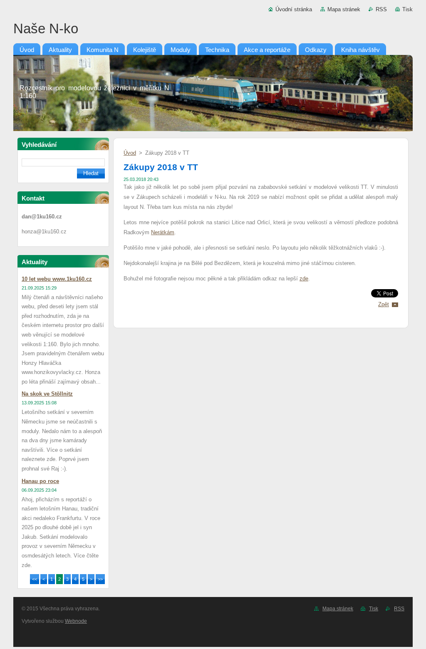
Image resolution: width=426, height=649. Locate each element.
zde (304, 278)
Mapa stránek (343, 9)
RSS (381, 9)
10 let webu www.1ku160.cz (57, 279)
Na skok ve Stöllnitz (47, 394)
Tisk (407, 9)
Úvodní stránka (293, 9)
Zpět (383, 304)
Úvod (130, 153)
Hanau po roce (40, 481)
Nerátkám (162, 232)
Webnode (76, 621)
